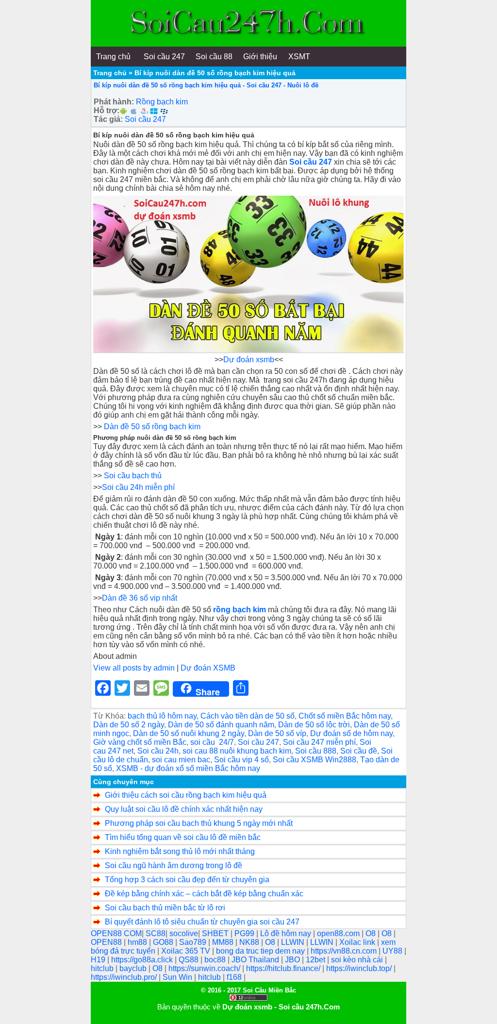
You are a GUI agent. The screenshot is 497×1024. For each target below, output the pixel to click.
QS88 (189, 960)
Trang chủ (110, 73)
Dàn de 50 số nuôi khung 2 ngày (188, 733)
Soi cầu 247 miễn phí (319, 742)
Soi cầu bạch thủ (133, 475)
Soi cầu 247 (145, 119)
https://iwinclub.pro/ (125, 977)
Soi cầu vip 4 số (241, 759)
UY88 (393, 951)
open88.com (339, 933)
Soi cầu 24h (158, 751)
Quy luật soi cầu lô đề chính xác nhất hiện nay (184, 809)
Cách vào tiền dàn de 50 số (247, 716)
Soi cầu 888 (315, 751)
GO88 (164, 942)
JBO (293, 960)
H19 (99, 960)
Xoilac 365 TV (186, 951)
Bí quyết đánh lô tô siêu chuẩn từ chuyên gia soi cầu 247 (202, 922)
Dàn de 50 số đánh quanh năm (221, 725)
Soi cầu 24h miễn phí (138, 487)
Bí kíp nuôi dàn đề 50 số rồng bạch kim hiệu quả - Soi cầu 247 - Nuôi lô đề (206, 85)
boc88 (216, 960)
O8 (371, 933)
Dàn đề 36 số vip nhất (139, 598)
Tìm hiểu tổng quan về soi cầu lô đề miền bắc (183, 837)
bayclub (134, 968)
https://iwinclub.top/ (360, 968)
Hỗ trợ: (106, 110)
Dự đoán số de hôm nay (351, 733)
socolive (183, 933)
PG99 (245, 933)
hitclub (103, 968)
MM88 (223, 942)
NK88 (250, 942)
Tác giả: (108, 119)
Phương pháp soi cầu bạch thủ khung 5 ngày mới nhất (199, 823)
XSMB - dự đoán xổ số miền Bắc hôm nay (188, 768)
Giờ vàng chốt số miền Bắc (139, 742)
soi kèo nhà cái (358, 960)
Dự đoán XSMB (208, 668)
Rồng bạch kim (162, 102)
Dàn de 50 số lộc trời (314, 725)
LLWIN (293, 942)
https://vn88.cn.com (345, 951)
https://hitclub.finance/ (284, 968)
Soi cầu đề (358, 751)
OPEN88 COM (116, 933)
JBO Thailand (256, 960)
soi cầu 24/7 (212, 742)
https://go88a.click (143, 960)
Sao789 (193, 942)
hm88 (138, 942)
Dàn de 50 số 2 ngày (128, 725)
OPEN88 (107, 942)
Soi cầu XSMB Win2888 (314, 759)
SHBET (216, 933)
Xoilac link (358, 942)
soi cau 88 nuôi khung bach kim (236, 751)
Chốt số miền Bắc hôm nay (344, 716)
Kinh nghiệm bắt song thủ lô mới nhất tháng (180, 851)
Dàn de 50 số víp (277, 733)
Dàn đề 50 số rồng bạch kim (152, 426)
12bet (316, 960)
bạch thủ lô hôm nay (162, 716)
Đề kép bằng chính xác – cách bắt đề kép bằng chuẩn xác (204, 894)
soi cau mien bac (181, 759)
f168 (235, 977)
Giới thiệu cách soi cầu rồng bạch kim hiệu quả (185, 795)
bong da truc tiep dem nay (261, 951)
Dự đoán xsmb (248, 359)
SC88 (156, 933)
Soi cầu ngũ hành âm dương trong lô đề (173, 865)
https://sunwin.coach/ (205, 968)
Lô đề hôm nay (286, 933)
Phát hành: (114, 102)
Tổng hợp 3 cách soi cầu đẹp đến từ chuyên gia (187, 879)
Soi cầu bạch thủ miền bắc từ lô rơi (165, 908)
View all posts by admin (134, 668)
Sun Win (178, 977)
